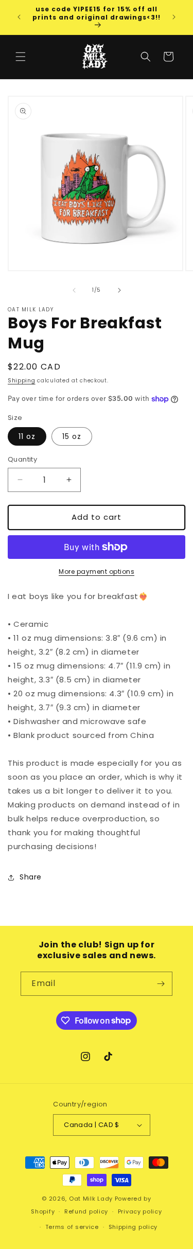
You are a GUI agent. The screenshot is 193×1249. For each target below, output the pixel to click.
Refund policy (86, 1211)
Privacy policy (140, 1211)
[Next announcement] (174, 17)
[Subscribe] (160, 984)
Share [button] (31, 877)
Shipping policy (133, 1227)
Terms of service (72, 1227)
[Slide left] (74, 290)
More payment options (96, 571)
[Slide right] (119, 290)
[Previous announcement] (19, 17)
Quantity (22, 459)
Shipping (22, 380)
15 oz (71, 436)
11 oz (27, 436)
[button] (20, 56)
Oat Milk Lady (91, 1198)
